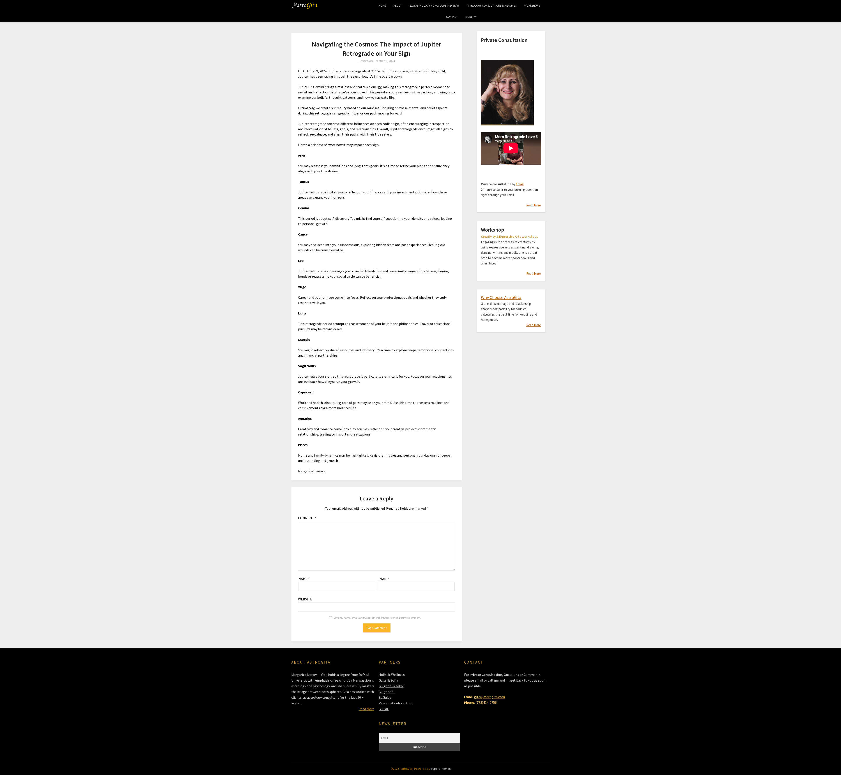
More (469, 17)
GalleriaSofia (388, 680)
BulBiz (384, 709)
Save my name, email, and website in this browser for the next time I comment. (377, 617)
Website (305, 599)
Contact (452, 17)
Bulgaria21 (387, 691)
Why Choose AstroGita (501, 297)
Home (382, 5)
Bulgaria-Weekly (391, 686)
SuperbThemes (441, 769)
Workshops (532, 5)
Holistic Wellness (392, 674)
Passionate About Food (396, 703)
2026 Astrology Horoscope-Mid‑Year (434, 5)
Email (383, 579)
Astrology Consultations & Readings (492, 5)
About (398, 5)
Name (304, 579)
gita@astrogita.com (489, 697)
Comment (307, 518)
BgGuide (385, 697)
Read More (533, 205)
